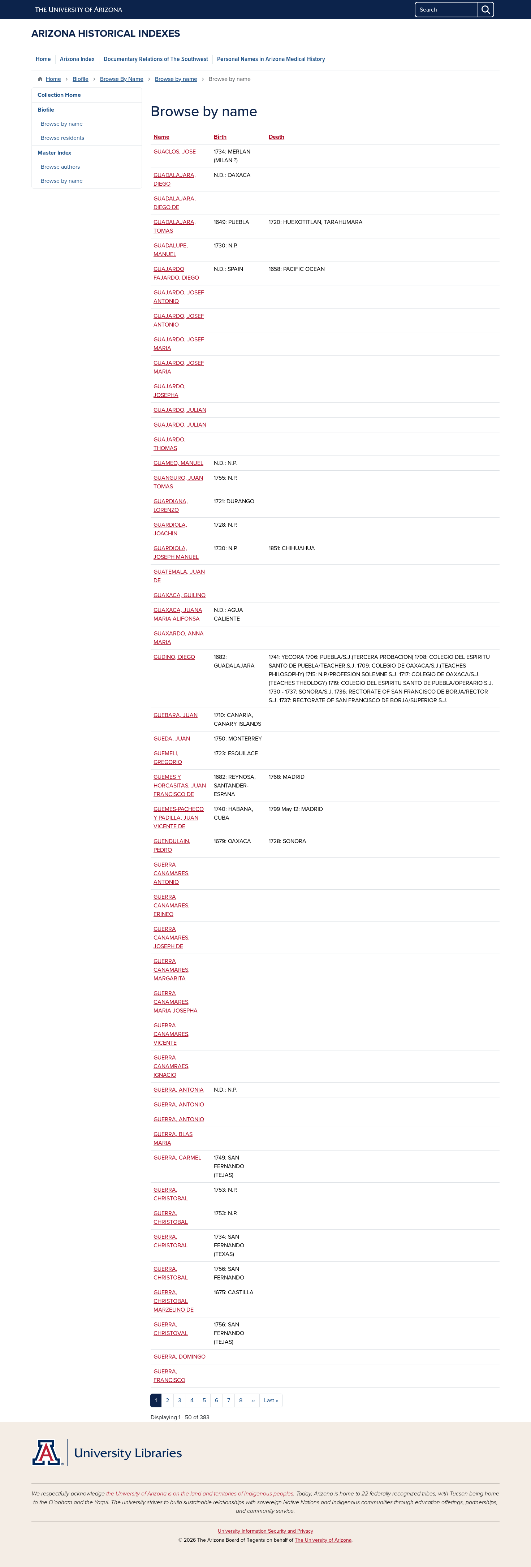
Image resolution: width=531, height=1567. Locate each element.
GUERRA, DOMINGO (180, 1356)
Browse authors (60, 166)
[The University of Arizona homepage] (79, 10)
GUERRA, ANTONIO (179, 1104)
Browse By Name (121, 79)
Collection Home (59, 95)
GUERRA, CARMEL (177, 1157)
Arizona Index (77, 59)
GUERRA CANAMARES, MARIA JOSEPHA (176, 1002)
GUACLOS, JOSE (175, 151)
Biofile (80, 79)
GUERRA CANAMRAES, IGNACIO (172, 1066)
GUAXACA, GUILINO (180, 595)
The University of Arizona (323, 1540)
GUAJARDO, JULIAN (180, 410)
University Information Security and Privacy (265, 1531)
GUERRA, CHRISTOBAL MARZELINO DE (174, 1301)
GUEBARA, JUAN (176, 715)
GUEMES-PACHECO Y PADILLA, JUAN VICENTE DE (179, 818)
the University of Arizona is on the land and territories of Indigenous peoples (199, 1493)
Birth (220, 137)
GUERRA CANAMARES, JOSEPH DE (172, 937)
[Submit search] (486, 9)
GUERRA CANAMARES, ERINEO (172, 905)
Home (43, 59)
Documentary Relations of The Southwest (156, 59)
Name (165, 137)
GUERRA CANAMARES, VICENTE (172, 1034)
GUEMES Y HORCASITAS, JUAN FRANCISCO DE (180, 785)
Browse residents (62, 138)
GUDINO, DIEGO (174, 657)
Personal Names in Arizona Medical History (271, 59)
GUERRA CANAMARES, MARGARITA (172, 970)
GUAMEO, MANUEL (178, 463)
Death (276, 137)
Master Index (54, 152)
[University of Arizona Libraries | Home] (106, 1452)
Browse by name (176, 79)
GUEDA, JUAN (172, 738)
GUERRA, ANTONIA (179, 1089)
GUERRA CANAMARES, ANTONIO (172, 873)
